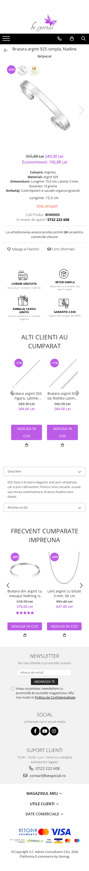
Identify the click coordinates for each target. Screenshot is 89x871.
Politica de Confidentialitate (55, 697)
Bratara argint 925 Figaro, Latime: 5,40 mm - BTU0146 (27, 395)
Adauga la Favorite (25, 249)
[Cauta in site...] (83, 39)
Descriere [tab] (14, 471)
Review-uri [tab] (17, 507)
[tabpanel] (44, 105)
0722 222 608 (47, 768)
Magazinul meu (42, 793)
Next (81, 110)
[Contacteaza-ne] (59, 39)
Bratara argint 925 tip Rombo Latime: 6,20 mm (62, 395)
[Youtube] (44, 731)
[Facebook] (35, 731)
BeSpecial (44, 56)
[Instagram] (54, 731)
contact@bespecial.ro (47, 775)
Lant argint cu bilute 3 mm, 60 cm (64, 593)
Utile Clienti (43, 803)
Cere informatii (63, 249)
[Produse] (6, 40)
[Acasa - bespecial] (44, 22)
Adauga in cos (24, 626)
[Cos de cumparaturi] (72, 39)
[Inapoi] (3, 50)
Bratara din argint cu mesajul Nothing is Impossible (24, 593)
